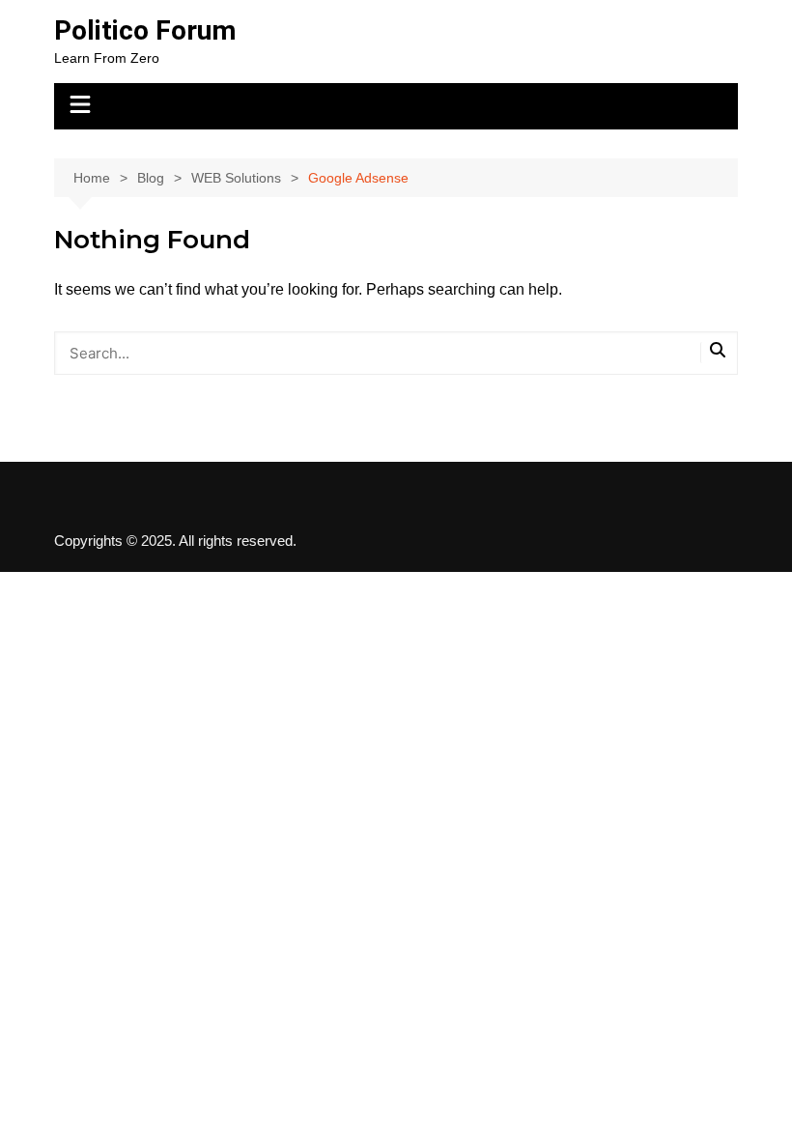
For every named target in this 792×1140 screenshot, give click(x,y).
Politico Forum (145, 30)
